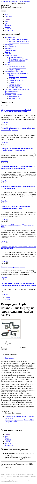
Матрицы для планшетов (17, 68)
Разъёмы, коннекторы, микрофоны (16, 73)
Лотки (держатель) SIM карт (18, 59)
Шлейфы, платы (14, 98)
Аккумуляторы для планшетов (19, 41)
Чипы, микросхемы (11, 91)
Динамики (8, 48)
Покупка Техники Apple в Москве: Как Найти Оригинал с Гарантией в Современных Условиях (18, 284)
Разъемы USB (13, 82)
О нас (7, 23)
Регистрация (9, 16)
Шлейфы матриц (14, 96)
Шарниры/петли (10, 93)
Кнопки (11, 75)
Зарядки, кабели (10, 50)
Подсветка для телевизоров (14, 71)
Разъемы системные (15, 87)
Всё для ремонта (10, 46)
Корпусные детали (11, 55)
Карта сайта (9, 30)
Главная (7, 20)
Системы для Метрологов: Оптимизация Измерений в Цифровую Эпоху (15, 207)
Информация (9, 358)
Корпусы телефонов (15, 57)
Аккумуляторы (10, 37)
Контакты (8, 28)
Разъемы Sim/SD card (16, 80)
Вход (6, 14)
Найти (3, 11)
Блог (6, 21)
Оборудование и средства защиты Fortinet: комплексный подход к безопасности (16, 110)
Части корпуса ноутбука (17, 61)
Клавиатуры (9, 53)
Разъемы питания (14, 86)
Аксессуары (9, 45)
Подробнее (4, 122)
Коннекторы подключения (18, 77)
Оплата (7, 27)
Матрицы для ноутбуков (17, 66)
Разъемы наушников (15, 84)
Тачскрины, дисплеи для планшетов (17, 89)
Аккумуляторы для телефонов (19, 43)
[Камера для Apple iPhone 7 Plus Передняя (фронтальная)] (11, 338)
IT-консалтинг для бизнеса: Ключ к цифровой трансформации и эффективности (17, 149)
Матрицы (8, 64)
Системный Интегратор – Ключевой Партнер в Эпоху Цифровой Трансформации (18, 167)
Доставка (8, 25)
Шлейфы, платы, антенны (13, 94)
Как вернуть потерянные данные (13, 267)
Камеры (7, 52)
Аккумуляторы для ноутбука (18, 39)
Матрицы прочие (14, 70)
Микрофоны (13, 78)
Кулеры (7, 62)
